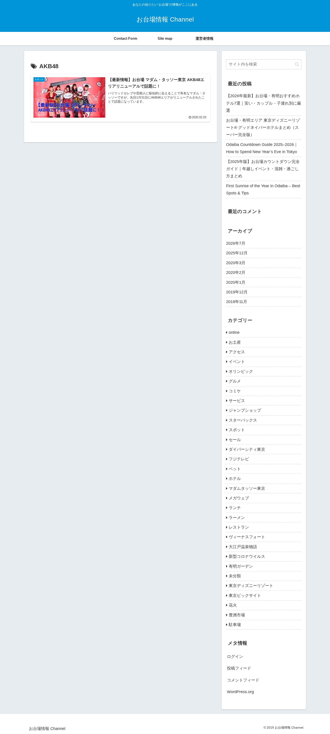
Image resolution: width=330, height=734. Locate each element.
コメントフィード (243, 680)
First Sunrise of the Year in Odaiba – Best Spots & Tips (263, 189)
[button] (297, 64)
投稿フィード (239, 668)
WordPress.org (240, 692)
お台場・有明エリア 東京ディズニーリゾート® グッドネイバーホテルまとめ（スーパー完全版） (263, 127)
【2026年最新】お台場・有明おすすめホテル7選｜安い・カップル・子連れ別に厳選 (263, 103)
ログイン (235, 656)
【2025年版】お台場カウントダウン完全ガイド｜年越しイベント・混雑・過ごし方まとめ (263, 168)
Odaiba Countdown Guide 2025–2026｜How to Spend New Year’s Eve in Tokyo (262, 148)
